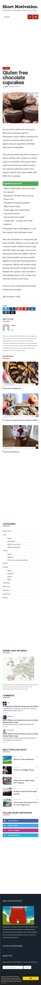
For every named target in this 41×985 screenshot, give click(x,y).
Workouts (10, 557)
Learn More (4, 983)
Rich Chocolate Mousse (11, 452)
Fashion (5, 563)
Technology (6, 583)
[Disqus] (20, 486)
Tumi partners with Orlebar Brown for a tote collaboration (25, 803)
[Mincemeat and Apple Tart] (20, 373)
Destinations (11, 541)
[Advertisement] (20, 41)
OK (31, 978)
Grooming (6, 590)
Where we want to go (14, 544)
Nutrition (5, 567)
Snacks (6, 68)
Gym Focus (6, 586)
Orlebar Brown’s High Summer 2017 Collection (24, 781)
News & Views (7, 531)
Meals (9, 579)
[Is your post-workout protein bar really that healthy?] (20, 405)
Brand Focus (6, 594)
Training (5, 550)
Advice (10, 538)
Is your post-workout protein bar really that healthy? (21, 420)
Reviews (5, 597)
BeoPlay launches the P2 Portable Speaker (25, 792)
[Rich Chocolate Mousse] (20, 437)
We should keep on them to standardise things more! (18, 724)
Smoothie (10, 574)
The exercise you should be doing (17, 560)
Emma (6, 86)
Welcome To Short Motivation (24, 759)
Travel (4, 535)
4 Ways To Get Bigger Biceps (24, 770)
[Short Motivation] (20, 6)
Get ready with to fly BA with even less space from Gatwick (20, 706)
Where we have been (14, 547)
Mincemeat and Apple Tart (12, 388)
